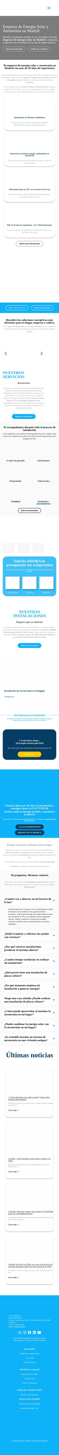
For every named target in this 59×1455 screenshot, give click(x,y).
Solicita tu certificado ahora (29, 1395)
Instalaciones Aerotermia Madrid (29, 1404)
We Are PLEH (9, 1445)
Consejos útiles (29, 1379)
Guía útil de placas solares (29, 1374)
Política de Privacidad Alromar (29, 1354)
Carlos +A (2, 1445)
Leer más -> (13, 1110)
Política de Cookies (29, 1362)
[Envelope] (39, 1332)
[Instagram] (24, 1332)
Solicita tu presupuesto (29, 1383)
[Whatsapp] (20, 1332)
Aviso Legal (29, 1358)
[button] (49, 8)
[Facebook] (29, 1332)
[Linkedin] (34, 1332)
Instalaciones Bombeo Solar (29, 1408)
